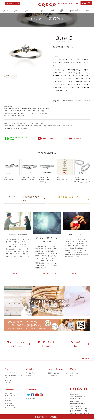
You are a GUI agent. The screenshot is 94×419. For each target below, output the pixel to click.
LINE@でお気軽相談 (75, 10)
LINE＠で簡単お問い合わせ (18, 138)
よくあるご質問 (9, 405)
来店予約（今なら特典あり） (48, 416)
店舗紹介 (52, 10)
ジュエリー (16, 10)
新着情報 (62, 10)
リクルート (88, 10)
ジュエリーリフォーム (30, 10)
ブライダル (5, 10)
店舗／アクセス (9, 393)
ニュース (7, 398)
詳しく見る (16, 273)
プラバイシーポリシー (11, 408)
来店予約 (77, 138)
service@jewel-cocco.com (77, 404)
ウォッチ (43, 10)
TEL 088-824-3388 (75, 399)
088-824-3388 (75, 3)
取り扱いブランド (10, 380)
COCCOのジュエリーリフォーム (57, 373)
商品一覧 (7, 382)
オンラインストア (14, 3)
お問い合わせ (63, 3)
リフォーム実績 (52, 375)
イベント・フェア (10, 396)
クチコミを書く (30, 398)
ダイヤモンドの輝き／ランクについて (14, 376)
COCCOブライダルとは (11, 373)
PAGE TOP (84, 358)
